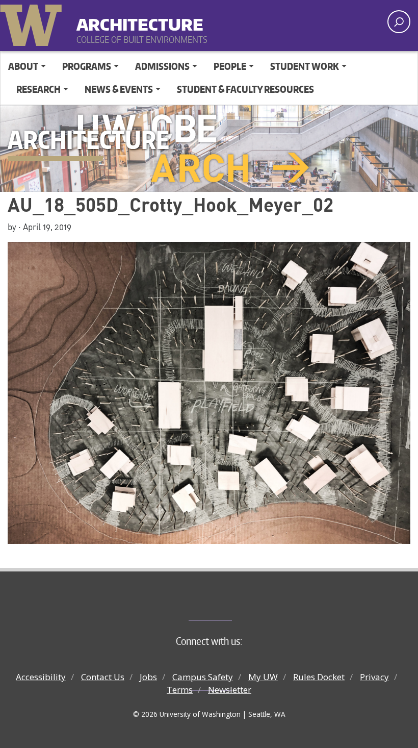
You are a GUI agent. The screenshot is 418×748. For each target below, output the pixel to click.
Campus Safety (202, 677)
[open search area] (398, 21)
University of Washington (33, 23)
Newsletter (229, 689)
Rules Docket (319, 677)
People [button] (230, 66)
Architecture (139, 20)
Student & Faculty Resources (245, 89)
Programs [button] (86, 66)
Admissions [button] (162, 66)
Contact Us (102, 677)
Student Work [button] (304, 66)
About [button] (23, 66)
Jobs (148, 677)
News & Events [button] (119, 89)
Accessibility (41, 677)
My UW (263, 677)
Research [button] (38, 89)
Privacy (374, 677)
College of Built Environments (229, 603)
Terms (180, 689)
